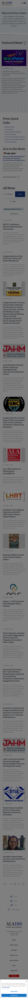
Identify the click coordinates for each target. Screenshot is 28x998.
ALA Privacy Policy (6, 987)
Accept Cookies (14, 995)
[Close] (26, 981)
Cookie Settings (14, 991)
